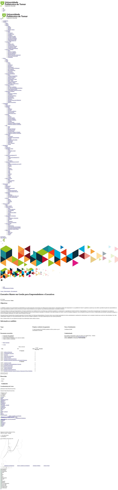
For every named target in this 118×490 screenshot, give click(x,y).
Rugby (9, 213)
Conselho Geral (11, 34)
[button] (0, 488)
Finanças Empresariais (8, 366)
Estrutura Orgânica (36, 465)
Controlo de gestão (7, 362)
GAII (9, 153)
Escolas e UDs (8, 41)
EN (3, 11)
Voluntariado (10, 140)
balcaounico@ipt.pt (81, 336)
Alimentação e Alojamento (10, 215)
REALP (7, 198)
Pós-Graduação (11, 69)
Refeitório (10, 219)
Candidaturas (5, 20)
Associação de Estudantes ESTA (14, 228)
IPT (1, 18)
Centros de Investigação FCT (11, 155)
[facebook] (1, 468)
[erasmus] (2, 423)
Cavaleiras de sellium (12, 212)
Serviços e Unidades (9, 49)
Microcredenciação (11, 70)
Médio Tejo (7, 230)
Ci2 (8, 159)
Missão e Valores (11, 29)
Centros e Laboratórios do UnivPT (12, 161)
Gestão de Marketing (8, 368)
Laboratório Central (9, 148)
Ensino (4, 58)
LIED (9, 171)
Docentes (7, 114)
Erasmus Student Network (13, 191)
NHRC (9, 175)
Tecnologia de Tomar (12, 47)
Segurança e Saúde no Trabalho (14, 123)
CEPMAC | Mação (11, 82)
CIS (8, 167)
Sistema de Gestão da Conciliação (14, 124)
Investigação (5, 145)
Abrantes (9, 233)
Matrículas (10, 99)
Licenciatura (10, 64)
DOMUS (9, 168)
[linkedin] (8, 468)
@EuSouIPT (7, 134)
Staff (6, 125)
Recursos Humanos (11, 53)
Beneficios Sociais (11, 129)
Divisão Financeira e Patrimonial (14, 55)
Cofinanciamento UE (12, 40)
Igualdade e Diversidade (12, 139)
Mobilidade (7, 192)
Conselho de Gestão (12, 36)
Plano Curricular (6, 342)
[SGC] (1, 421)
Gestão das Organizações (9, 356)
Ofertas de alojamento (12, 222)
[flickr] (11, 468)
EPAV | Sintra (10, 80)
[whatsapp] (13, 468)
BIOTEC (9, 165)
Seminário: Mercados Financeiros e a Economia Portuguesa (15, 360)
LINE (9, 172)
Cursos (6, 61)
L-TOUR (10, 174)
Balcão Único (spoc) (12, 113)
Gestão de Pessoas (7, 357)
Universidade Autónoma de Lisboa (14, 90)
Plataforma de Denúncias (9, 465)
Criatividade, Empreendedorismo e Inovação (12, 364)
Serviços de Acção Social (13, 56)
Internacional (5, 183)
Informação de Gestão (12, 39)
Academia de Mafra (12, 77)
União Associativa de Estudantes (14, 226)
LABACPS (10, 169)
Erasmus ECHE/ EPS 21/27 (13, 196)
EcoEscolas (10, 142)
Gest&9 (9, 177)
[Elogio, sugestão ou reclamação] (3, 415)
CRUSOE (10, 201)
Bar (8, 220)
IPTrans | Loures (11, 78)
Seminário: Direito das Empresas (10, 358)
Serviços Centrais (11, 117)
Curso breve (10, 71)
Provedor (9, 110)
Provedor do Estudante (12, 38)
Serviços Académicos (12, 52)
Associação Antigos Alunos (13, 229)
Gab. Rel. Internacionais (12, 197)
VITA (9, 176)
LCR (9, 170)
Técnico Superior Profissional (13, 68)
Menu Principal (3, 237)
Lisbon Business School (12, 89)
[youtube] (6, 468)
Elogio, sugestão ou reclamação (23, 465)
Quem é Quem (46, 465)
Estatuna (9, 211)
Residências (10, 221)
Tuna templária (11, 210)
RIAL (9, 202)
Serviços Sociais (11, 97)
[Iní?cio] (13, 6)
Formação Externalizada (10, 73)
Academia (10, 181)
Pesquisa (3, 236)
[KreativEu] (2, 422)
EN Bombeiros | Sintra (12, 79)
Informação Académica (9, 91)
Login (4, 9)
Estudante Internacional (10, 188)
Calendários (10, 94)
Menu (6, 23)
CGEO (9, 158)
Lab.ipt (9, 151)
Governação (7, 30)
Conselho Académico (12, 37)
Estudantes (7, 106)
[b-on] (1, 426)
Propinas (9, 101)
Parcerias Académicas (9, 84)
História (6, 25)
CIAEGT (10, 166)
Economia (6, 354)
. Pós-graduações (14, 291)
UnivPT (4, 21)
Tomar (9, 234)
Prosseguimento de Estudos (8, 288)
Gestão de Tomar (11, 45)
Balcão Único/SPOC (12, 102)
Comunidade (5, 103)
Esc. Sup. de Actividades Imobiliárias (15, 88)
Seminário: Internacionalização (10, 369)
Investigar (10, 121)
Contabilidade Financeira (9, 353)
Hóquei (9, 214)
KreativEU (7, 187)
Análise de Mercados (8, 352)
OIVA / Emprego (11, 143)
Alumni (9, 144)
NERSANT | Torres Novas (13, 83)
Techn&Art (10, 160)
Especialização (11, 72)
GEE (4, 287)
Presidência (10, 35)
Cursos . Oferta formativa (5, 291)
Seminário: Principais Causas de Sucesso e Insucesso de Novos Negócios (18, 370)
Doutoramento (10, 67)
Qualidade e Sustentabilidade (13, 137)
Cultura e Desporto (9, 207)
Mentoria (9, 138)
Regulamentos (10, 96)
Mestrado (9, 66)
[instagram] (4, 468)
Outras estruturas (8, 178)
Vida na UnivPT (6, 203)
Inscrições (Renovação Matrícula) (14, 100)
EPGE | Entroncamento (12, 81)
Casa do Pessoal (11, 122)
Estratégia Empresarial (8, 365)
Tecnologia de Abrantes (12, 46)
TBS (9, 182)
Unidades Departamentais (13, 48)
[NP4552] (2, 420)
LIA (9, 154)
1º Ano (4, 344)
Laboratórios (10, 57)
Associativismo (8, 223)
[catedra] (2, 424)
